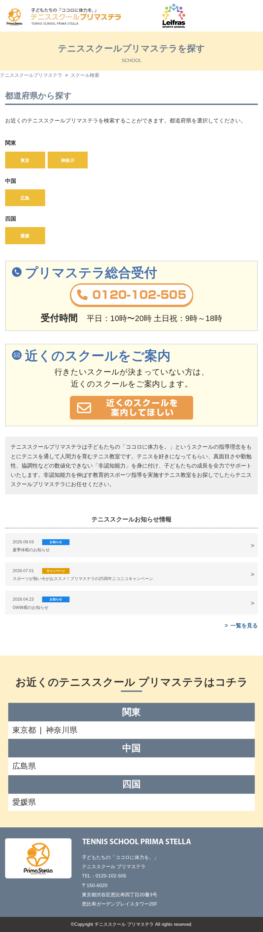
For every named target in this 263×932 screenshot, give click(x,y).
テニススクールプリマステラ (31, 75)
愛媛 (25, 235)
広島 (25, 198)
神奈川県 (61, 729)
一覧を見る (244, 625)
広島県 (24, 766)
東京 (25, 160)
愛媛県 (24, 802)
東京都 (24, 729)
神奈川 (67, 160)
